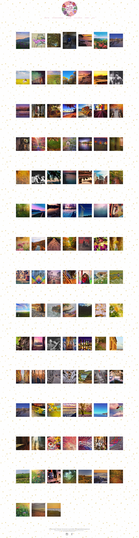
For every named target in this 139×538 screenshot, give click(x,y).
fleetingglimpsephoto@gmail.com (82, 529)
